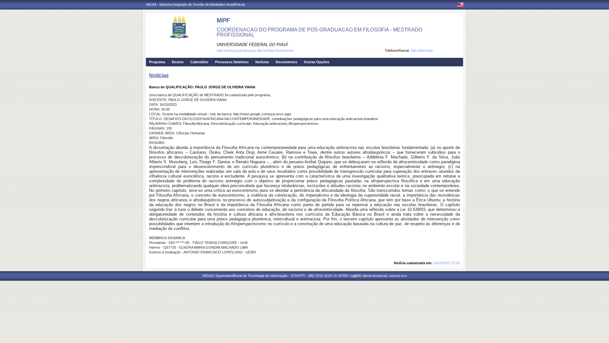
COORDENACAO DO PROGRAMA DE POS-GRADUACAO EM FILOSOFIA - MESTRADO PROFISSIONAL (319, 32)
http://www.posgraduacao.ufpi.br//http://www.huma (255, 50)
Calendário (199, 62)
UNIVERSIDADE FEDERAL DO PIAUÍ (252, 44)
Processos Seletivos (232, 62)
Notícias (262, 62)
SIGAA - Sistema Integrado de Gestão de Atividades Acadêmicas (195, 4)
